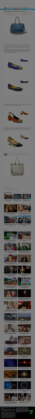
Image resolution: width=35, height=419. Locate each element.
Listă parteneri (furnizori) (18, 412)
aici (2, 415)
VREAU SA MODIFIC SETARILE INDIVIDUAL (31, 413)
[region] (17, 413)
